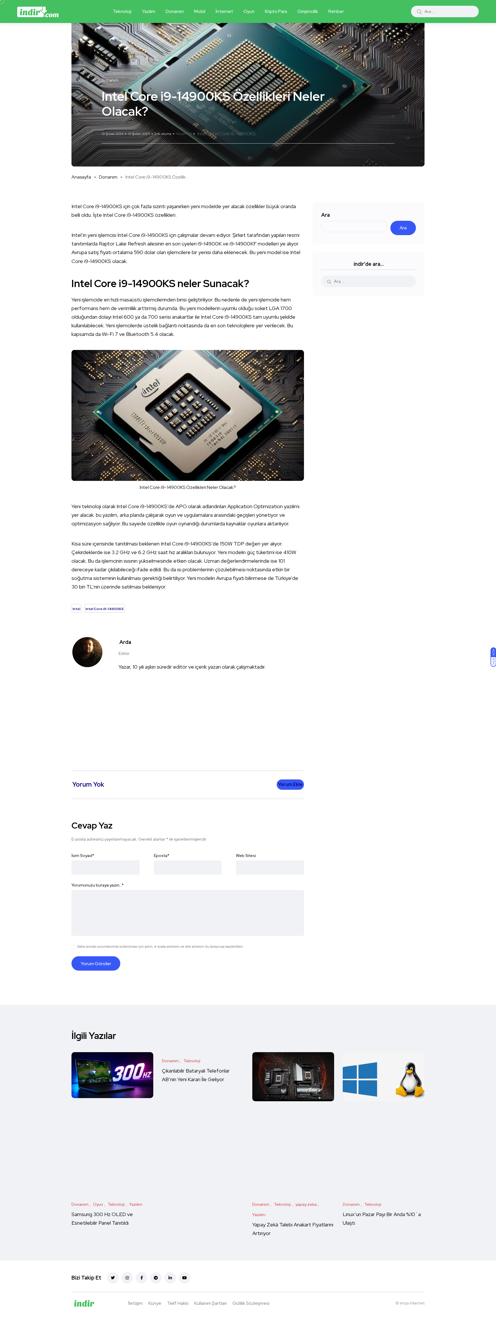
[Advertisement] (189, 716)
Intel (201, 134)
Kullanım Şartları (210, 1303)
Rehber (336, 11)
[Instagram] (127, 1278)
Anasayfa (81, 177)
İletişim (135, 1303)
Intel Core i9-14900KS (232, 134)
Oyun (249, 11)
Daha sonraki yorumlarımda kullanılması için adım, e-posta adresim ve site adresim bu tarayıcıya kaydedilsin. (160, 946)
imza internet (412, 1303)
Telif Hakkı (178, 1303)
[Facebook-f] (141, 1278)
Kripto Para (276, 11)
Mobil (199, 11)
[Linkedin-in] (170, 1278)
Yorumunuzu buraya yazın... (97, 885)
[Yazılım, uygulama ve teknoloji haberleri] (38, 11)
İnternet (224, 11)
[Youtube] (184, 1278)
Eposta (161, 855)
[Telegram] (156, 1278)
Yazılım (148, 11)
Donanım (175, 11)
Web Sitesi (246, 855)
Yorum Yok (184, 133)
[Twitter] (113, 1278)
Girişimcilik (307, 11)
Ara (325, 215)
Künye (154, 1303)
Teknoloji (122, 11)
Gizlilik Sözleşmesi (251, 1303)
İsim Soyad (82, 855)
